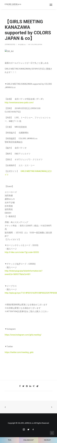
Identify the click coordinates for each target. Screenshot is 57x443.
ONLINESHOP (28, 440)
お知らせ (23, 44)
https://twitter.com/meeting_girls (19, 352)
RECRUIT (47, 440)
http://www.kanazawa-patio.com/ (19, 102)
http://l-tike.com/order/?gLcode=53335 (22, 252)
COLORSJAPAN (36, 44)
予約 (9, 440)
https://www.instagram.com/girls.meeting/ (23, 335)
